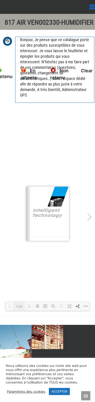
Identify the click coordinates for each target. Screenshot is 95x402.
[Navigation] (92, 7)
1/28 (19, 306)
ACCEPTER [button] (59, 391)
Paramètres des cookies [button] (26, 392)
